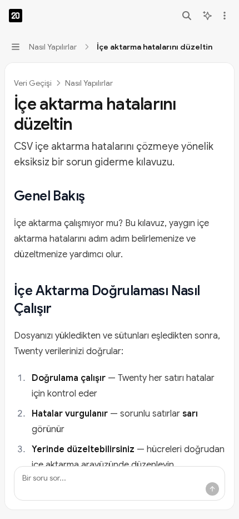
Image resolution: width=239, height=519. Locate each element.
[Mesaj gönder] (212, 489)
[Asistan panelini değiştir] (207, 16)
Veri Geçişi (33, 83)
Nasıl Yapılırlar (89, 83)
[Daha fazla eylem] (224, 15)
